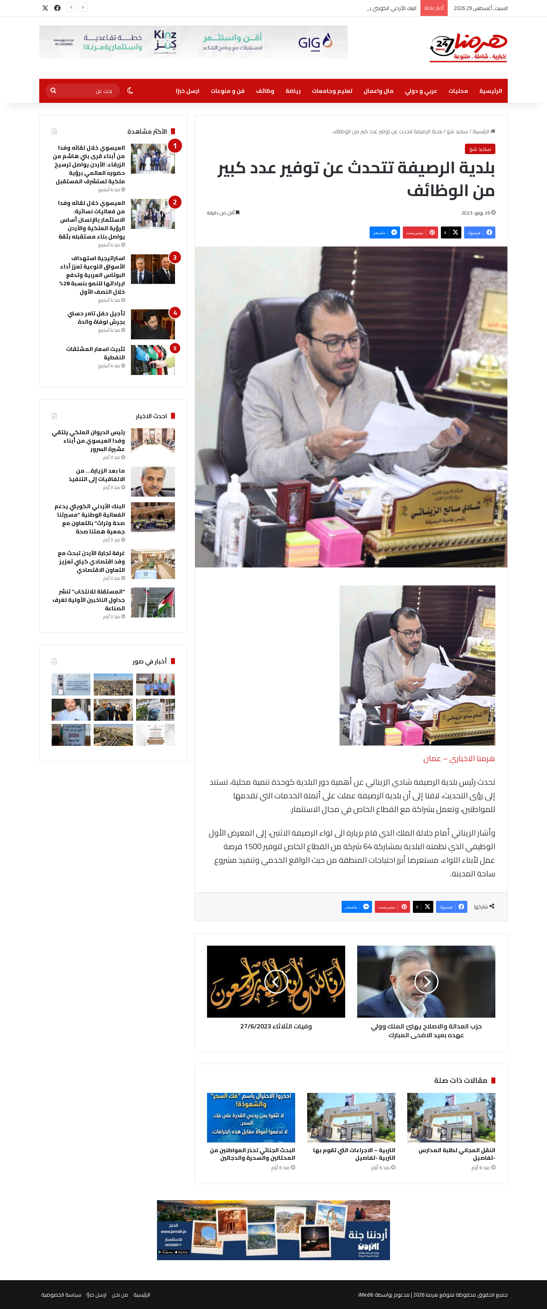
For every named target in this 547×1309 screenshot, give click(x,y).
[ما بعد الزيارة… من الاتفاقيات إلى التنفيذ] (153, 482)
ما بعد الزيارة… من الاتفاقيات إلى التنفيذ (97, 474)
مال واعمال (379, 91)
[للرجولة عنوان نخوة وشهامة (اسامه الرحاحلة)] (71, 710)
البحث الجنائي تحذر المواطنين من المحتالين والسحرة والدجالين (252, 1154)
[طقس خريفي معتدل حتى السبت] (113, 735)
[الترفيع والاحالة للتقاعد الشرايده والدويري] (155, 685)
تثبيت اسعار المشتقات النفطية (95, 353)
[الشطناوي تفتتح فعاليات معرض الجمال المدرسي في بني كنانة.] (71, 735)
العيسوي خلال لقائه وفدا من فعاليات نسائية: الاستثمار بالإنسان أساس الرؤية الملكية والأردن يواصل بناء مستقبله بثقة (91, 220)
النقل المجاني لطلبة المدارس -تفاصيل (456, 1154)
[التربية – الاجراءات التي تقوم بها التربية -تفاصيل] (351, 1118)
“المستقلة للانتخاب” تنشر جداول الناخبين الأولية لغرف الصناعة (88, 599)
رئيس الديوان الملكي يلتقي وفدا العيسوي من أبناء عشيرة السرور (88, 440)
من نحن (120, 1294)
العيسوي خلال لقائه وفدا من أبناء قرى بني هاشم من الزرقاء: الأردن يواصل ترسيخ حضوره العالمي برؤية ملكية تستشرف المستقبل (89, 164)
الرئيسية (490, 91)
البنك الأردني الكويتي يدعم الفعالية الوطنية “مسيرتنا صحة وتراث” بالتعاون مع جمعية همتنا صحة (312, 8)
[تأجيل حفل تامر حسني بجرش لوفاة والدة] (153, 324)
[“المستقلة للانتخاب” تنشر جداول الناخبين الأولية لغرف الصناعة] (153, 602)
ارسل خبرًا (187, 91)
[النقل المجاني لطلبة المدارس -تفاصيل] (451, 1118)
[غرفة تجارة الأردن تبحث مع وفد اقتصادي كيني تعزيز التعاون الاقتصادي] (153, 564)
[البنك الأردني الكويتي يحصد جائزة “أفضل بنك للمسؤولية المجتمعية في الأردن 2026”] (71, 685)
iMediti (366, 1294)
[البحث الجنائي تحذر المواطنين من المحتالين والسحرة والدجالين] (251, 1118)
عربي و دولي (421, 91)
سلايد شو (457, 131)
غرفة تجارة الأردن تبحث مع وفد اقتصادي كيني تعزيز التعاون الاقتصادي (91, 561)
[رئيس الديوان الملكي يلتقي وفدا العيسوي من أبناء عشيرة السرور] (153, 443)
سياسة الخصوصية (61, 1294)
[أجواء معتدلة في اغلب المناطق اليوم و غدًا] (113, 685)
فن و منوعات (228, 91)
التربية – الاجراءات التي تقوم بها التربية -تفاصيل (354, 1154)
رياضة (293, 91)
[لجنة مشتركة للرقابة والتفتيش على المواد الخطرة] (155, 710)
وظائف (265, 91)
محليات (458, 91)
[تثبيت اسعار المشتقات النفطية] (153, 360)
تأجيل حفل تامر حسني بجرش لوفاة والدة (96, 317)
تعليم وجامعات (332, 91)
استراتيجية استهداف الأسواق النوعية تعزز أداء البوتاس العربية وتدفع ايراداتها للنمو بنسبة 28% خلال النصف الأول (92, 275)
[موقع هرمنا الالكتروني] (468, 48)
